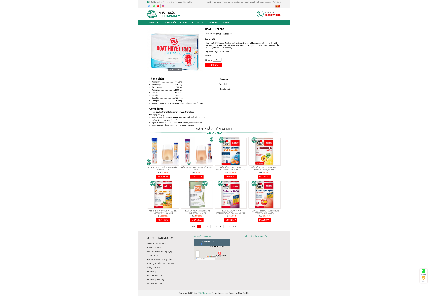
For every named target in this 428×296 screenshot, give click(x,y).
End (234, 226)
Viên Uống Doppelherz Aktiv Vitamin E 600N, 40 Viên (264, 168)
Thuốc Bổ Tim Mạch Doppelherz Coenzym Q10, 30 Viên (264, 212)
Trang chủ (154, 22)
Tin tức (199, 22)
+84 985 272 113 (154, 275)
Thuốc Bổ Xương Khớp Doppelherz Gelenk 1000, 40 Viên (231, 212)
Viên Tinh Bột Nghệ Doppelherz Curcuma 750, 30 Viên (163, 212)
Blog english (186, 22)
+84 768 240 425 (154, 283)
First (193, 226)
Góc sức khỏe (169, 22)
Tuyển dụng (212, 22)
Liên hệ (225, 22)
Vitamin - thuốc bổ (222, 33)
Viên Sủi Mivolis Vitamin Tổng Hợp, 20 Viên (197, 168)
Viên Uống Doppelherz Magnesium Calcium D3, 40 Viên (230, 168)
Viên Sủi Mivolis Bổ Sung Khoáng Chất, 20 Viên (163, 168)
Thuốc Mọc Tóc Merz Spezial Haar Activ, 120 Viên (196, 212)
